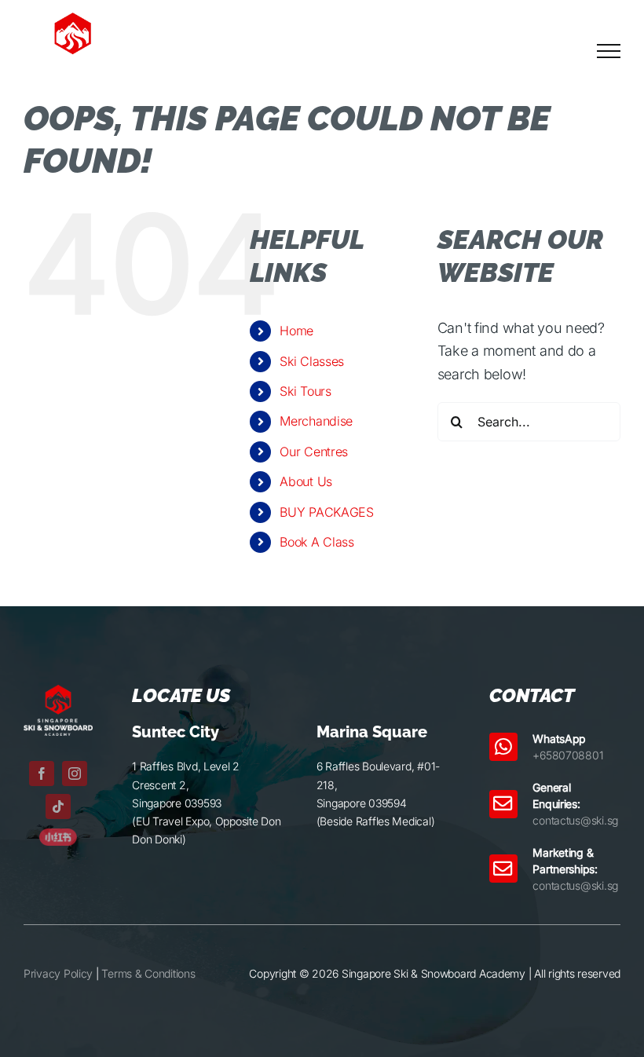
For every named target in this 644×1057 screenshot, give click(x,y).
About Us (306, 481)
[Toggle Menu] (608, 51)
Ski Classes (312, 361)
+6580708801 (567, 755)
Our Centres (314, 451)
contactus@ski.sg (575, 820)
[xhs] (58, 835)
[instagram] (74, 773)
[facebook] (41, 773)
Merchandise (316, 421)
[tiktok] (58, 806)
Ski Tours (305, 391)
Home (296, 330)
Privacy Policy (58, 973)
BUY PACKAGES (327, 512)
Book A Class (317, 542)
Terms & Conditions (148, 973)
